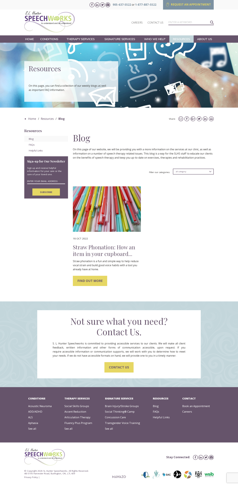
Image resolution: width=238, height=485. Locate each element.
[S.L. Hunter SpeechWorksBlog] (180, 118)
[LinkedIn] (97, 4)
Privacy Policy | (32, 477)
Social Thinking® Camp (120, 411)
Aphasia (33, 423)
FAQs (32, 144)
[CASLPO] (146, 474)
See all (32, 428)
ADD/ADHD (35, 411)
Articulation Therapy (77, 417)
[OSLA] (156, 474)
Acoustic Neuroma (40, 406)
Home (29, 39)
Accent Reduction (75, 411)
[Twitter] (102, 4)
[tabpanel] (119, 75)
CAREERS (137, 22)
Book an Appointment (196, 406)
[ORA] (187, 474)
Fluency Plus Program (78, 423)
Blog (31, 138)
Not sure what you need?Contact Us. (118, 326)
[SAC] (167, 474)
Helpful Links (36, 150)
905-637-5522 (122, 4)
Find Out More (90, 281)
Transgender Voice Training (122, 423)
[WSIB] (209, 474)
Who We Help (154, 39)
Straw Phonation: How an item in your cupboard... (104, 250)
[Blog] (107, 209)
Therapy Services (81, 39)
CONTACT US (155, 22)
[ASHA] (177, 474)
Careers (187, 411)
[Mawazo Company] (119, 477)
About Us (204, 39)
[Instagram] (107, 4)
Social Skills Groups (76, 406)
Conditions (49, 39)
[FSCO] (198, 474)
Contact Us (119, 367)
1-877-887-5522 (145, 4)
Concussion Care (115, 417)
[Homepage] (49, 22)
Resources (181, 39)
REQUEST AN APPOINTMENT (191, 4)
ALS (30, 417)
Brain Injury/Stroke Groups (122, 406)
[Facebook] (92, 4)
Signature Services (119, 39)
